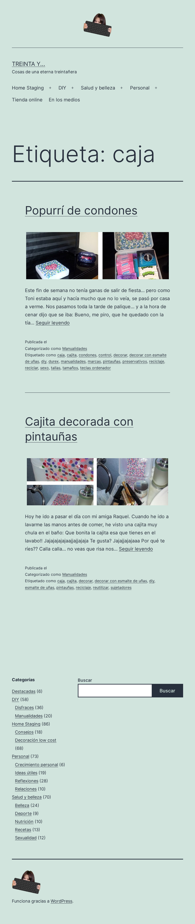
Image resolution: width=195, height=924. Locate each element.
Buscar (85, 680)
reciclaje (156, 361)
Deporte (23, 813)
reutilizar (100, 587)
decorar (120, 355)
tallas (55, 367)
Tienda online (27, 100)
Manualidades (74, 348)
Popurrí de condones (81, 210)
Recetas (23, 829)
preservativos (134, 361)
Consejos (24, 732)
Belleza (22, 805)
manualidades (73, 361)
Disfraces (24, 707)
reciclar (31, 367)
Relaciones (26, 788)
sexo (44, 367)
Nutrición (24, 821)
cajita (72, 355)
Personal (140, 88)
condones (87, 355)
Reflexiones (26, 780)
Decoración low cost (35, 740)
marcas (94, 361)
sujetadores (121, 587)
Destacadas (23, 691)
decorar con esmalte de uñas (121, 580)
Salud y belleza (98, 88)
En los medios (64, 100)
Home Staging (28, 88)
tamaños (70, 367)
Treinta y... (28, 63)
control (104, 355)
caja (61, 355)
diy (43, 361)
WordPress (61, 901)
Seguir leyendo (53, 323)
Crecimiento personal (36, 764)
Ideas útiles (26, 772)
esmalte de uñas (39, 587)
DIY (62, 88)
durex (54, 361)
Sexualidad (26, 837)
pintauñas (111, 361)
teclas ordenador (95, 367)
